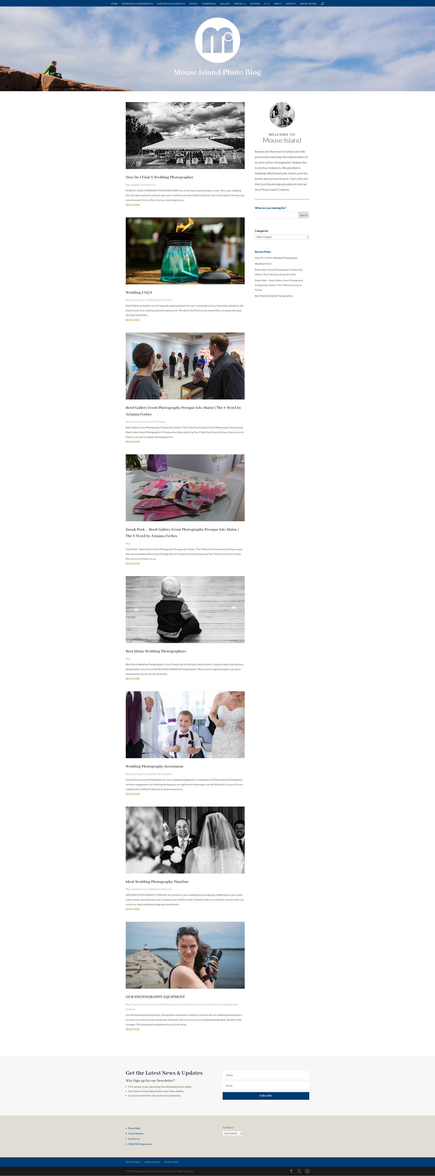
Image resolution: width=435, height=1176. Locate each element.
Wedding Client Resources (143, 184)
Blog (267, 4)
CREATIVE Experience (140, 1144)
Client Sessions (138, 421)
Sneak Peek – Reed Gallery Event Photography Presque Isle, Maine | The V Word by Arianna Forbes (279, 285)
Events (193, 4)
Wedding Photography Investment (154, 766)
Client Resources (138, 299)
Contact (291, 4)
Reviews (255, 4)
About (278, 4)
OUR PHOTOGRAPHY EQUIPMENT (155, 997)
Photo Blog (134, 1128)
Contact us (134, 1138)
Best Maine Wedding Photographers (156, 651)
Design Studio (152, 1162)
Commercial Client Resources (161, 1004)
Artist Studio (133, 1162)
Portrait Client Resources (210, 1004)
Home (114, 4)
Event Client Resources (186, 1004)
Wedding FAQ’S (139, 292)
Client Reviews (136, 1133)
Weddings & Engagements (137, 4)
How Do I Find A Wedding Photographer (159, 177)
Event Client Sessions (156, 421)
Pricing (238, 4)
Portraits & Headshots (171, 4)
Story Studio (171, 1162)
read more (133, 204)
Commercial (209, 4)
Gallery (225, 4)
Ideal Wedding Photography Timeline (157, 881)
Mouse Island (308, 4)
